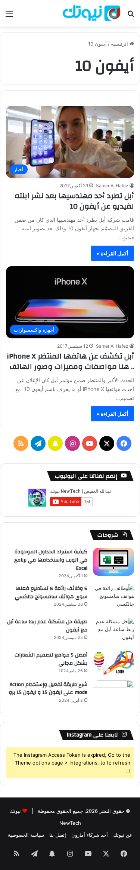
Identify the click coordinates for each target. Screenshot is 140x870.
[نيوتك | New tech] (91, 13)
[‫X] (106, 443)
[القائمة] (9, 16)
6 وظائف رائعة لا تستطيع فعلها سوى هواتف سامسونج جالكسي (51, 593)
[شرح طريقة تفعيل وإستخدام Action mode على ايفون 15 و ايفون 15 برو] (113, 694)
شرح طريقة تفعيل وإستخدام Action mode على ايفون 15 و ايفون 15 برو (48, 689)
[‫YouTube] (89, 443)
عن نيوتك (123, 835)
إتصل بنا (57, 835)
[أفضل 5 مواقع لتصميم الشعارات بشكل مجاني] (113, 663)
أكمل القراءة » (112, 253)
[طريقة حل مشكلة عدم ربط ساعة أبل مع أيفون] (113, 632)
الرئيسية (120, 44)
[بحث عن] (130, 16)
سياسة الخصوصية (26, 835)
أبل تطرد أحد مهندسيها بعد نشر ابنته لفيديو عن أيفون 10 (74, 201)
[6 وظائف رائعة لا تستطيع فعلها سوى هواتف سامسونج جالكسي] (113, 598)
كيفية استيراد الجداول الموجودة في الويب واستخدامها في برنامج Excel (50, 560)
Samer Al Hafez (112, 185)
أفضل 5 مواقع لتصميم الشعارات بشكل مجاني (51, 659)
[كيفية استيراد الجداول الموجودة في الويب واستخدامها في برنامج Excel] (113, 562)
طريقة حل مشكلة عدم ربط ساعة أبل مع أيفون (47, 626)
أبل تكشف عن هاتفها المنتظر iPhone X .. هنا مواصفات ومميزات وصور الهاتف (70, 361)
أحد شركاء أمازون (89, 835)
